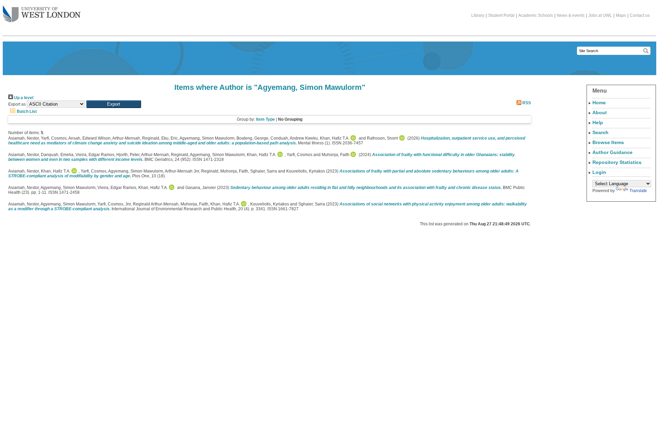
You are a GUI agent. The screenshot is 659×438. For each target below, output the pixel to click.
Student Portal (501, 15)
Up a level (23, 97)
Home (599, 102)
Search (600, 132)
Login (599, 172)
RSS (526, 102)
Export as (17, 104)
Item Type (265, 119)
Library (477, 15)
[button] (113, 104)
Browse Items (608, 142)
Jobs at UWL (600, 15)
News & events (571, 15)
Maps (621, 15)
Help (597, 122)
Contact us (640, 15)
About (599, 112)
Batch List (26, 111)
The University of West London (41, 14)
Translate (638, 190)
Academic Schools (535, 15)
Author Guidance (612, 152)
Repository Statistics (616, 162)
